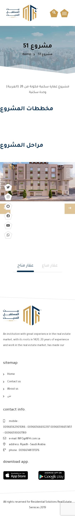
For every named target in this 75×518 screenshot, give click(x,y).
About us (12, 389)
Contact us (14, 381)
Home (11, 374)
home (26, 54)
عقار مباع (50, 266)
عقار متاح (25, 266)
